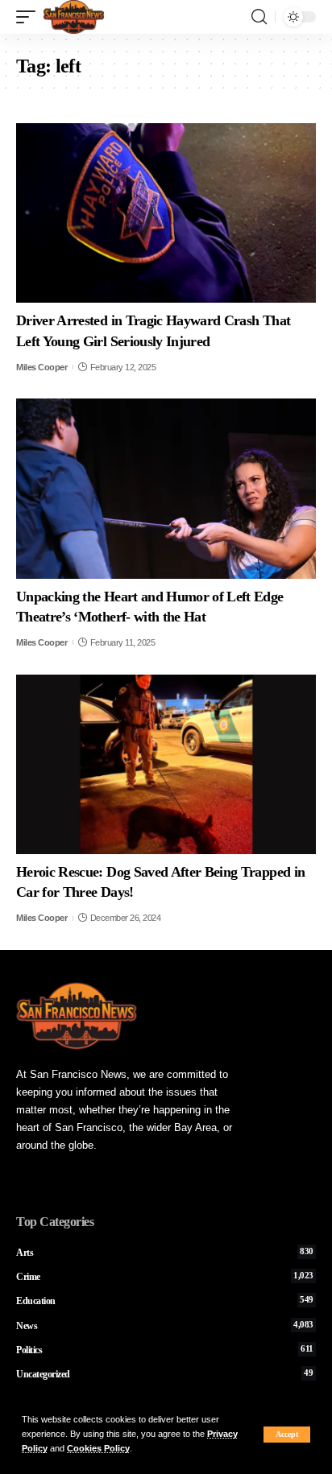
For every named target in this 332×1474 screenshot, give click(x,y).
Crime (164, 1276)
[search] (259, 17)
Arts (164, 1252)
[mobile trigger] (30, 17)
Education (164, 1301)
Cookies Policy (98, 1448)
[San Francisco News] (74, 17)
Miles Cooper (41, 367)
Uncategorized (164, 1374)
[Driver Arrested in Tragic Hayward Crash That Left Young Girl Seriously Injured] (166, 213)
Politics (164, 1350)
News (164, 1326)
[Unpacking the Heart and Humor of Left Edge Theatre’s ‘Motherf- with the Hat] (166, 488)
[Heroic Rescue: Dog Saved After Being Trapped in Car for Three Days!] (166, 764)
